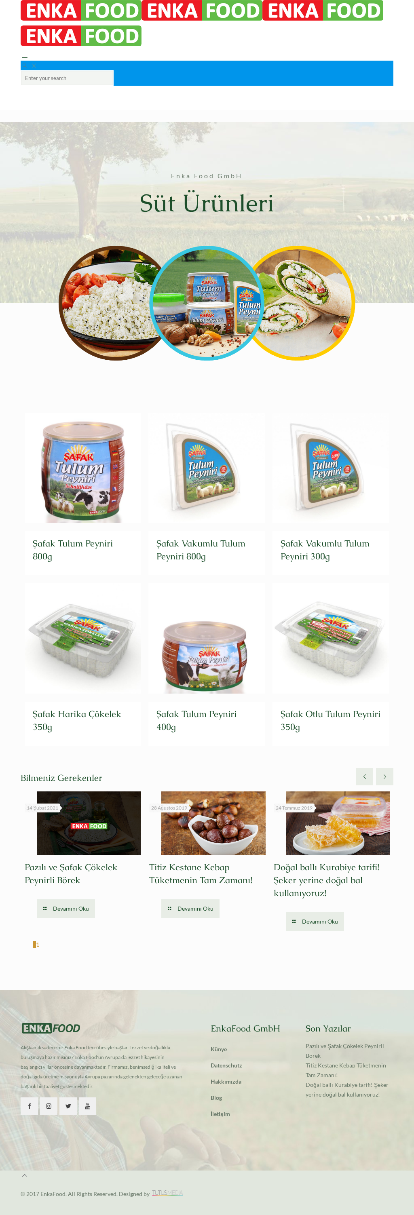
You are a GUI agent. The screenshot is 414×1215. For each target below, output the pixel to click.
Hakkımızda (226, 1081)
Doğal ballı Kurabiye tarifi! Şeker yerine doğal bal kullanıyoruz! (326, 880)
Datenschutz (226, 1065)
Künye (219, 1049)
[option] (83, 856)
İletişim (220, 1113)
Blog (216, 1097)
